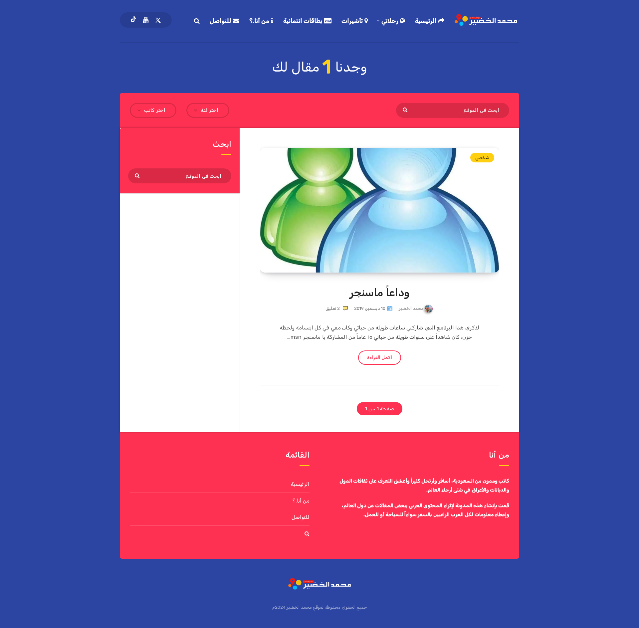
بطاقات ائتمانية (303, 21)
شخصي (482, 157)
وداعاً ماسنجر (379, 292)
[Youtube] (145, 20)
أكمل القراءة (379, 357)
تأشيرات (352, 21)
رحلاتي (390, 21)
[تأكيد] (406, 109)
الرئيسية (426, 21)
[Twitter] (158, 20)
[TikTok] (133, 20)
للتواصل (221, 21)
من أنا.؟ (260, 21)
